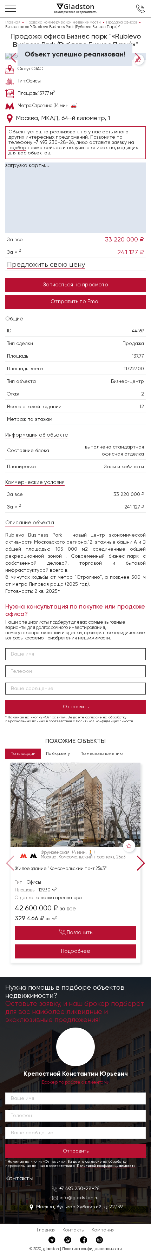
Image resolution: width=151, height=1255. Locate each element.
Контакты (19, 1178)
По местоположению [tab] (101, 754)
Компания (103, 1230)
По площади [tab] (23, 754)
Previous (15, 57)
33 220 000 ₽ (124, 240)
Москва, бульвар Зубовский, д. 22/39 (79, 1206)
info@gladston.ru (79, 1197)
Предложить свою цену (46, 264)
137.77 (138, 356)
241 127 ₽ (130, 252)
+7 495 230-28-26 (54, 142)
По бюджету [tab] (58, 754)
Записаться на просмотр (75, 284)
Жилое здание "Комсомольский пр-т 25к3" (61, 868)
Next (136, 57)
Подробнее (75, 951)
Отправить (75, 706)
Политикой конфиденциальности (104, 721)
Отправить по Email (75, 301)
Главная (46, 1230)
